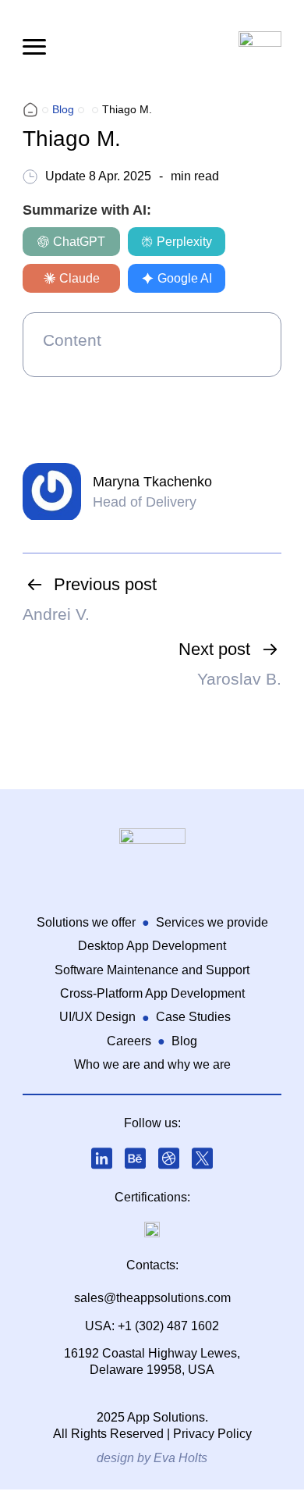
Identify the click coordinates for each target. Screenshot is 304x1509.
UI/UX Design (97, 1016)
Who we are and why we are (152, 1064)
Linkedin (102, 1158)
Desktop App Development (152, 945)
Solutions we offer (86, 922)
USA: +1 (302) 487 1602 (152, 1326)
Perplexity (184, 241)
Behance (136, 1158)
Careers (129, 1041)
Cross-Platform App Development (152, 993)
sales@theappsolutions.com (152, 1297)
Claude (79, 278)
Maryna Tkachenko (152, 481)
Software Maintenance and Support (152, 970)
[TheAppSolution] (30, 109)
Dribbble (169, 1158)
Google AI (184, 278)
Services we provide (212, 922)
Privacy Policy (212, 1433)
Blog (184, 1041)
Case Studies (193, 1016)
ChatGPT (79, 241)
